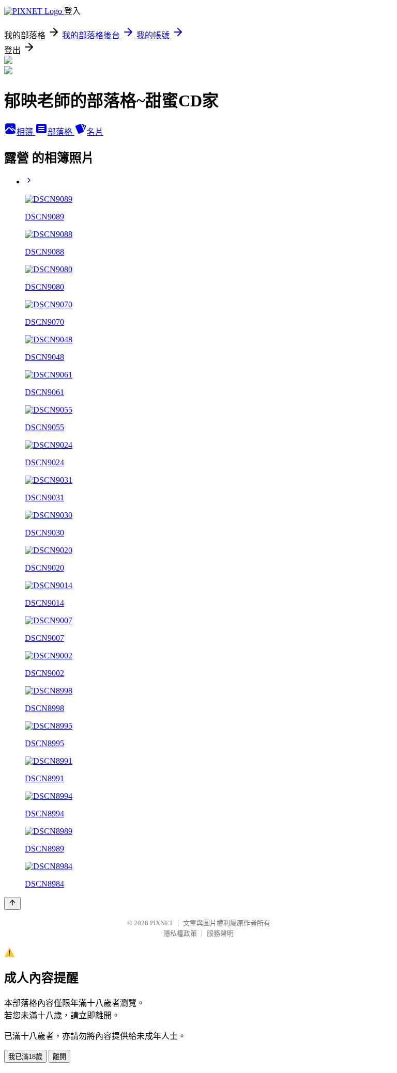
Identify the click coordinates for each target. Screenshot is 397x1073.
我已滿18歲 (25, 1057)
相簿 (26, 132)
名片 (95, 132)
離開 (59, 1057)
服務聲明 (220, 933)
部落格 (61, 132)
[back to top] (12, 903)
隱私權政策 (180, 933)
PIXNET (161, 923)
